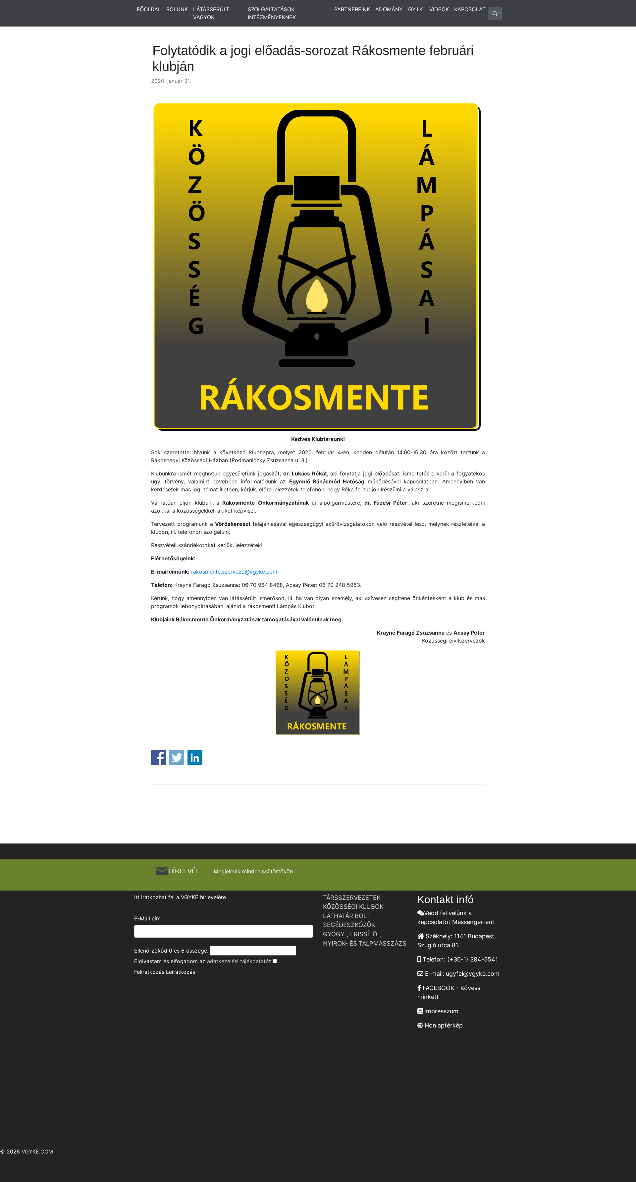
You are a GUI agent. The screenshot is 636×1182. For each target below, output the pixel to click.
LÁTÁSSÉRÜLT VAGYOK (211, 13)
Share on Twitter (176, 757)
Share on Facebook (158, 757)
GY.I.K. (416, 9)
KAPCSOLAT (470, 9)
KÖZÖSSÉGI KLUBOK (353, 906)
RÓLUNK (177, 9)
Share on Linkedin (194, 757)
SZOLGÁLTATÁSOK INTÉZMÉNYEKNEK (272, 13)
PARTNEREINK (352, 9)
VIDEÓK (439, 9)
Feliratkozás (149, 971)
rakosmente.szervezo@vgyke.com (234, 571)
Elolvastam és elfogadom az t (202, 961)
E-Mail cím (147, 918)
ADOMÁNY (389, 9)
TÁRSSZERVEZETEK (352, 897)
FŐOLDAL (149, 9)
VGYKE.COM (37, 1151)
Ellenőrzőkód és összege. (171, 950)
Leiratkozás (180, 971)
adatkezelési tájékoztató (238, 961)
